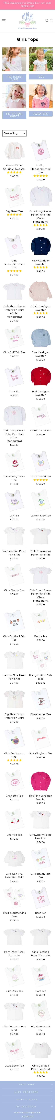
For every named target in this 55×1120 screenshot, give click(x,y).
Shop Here (27, 1084)
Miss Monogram (27, 1092)
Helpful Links (27, 1099)
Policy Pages (26, 1106)
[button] (14, 172)
